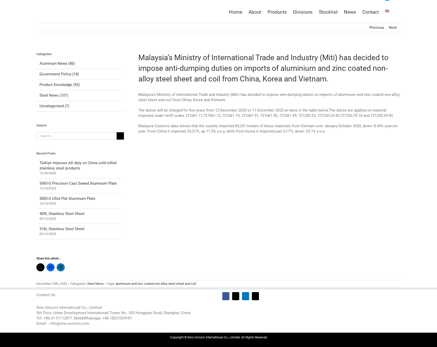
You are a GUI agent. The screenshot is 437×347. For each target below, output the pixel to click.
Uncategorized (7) (54, 106)
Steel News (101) (53, 95)
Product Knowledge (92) (59, 84)
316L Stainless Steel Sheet (61, 229)
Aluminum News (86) (57, 63)
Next (393, 27)
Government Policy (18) (59, 74)
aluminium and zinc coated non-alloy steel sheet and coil (156, 284)
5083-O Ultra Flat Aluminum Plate (67, 198)
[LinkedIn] (245, 296)
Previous (376, 27)
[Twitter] (235, 296)
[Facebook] (225, 296)
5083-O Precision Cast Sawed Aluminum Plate (78, 183)
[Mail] (255, 296)
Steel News (95, 284)
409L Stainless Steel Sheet (61, 213)
